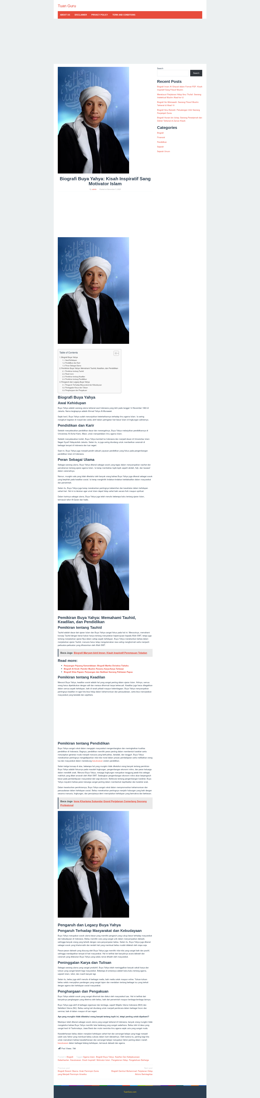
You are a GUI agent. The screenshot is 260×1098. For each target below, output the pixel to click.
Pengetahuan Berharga (139, 1060)
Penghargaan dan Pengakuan (76, 390)
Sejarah (160, 146)
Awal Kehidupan (71, 360)
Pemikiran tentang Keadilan (75, 376)
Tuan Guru (67, 6)
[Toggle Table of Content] (114, 353)
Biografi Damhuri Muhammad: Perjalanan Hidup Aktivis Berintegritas (132, 1071)
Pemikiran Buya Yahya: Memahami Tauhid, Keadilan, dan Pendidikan (89, 368)
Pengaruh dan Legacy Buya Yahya (75, 382)
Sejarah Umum (163, 151)
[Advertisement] (130, 41)
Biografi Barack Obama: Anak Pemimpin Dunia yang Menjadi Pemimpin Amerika (78, 1071)
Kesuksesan (75, 1060)
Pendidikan (162, 142)
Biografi (70, 1056)
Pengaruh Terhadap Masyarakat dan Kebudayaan (83, 385)
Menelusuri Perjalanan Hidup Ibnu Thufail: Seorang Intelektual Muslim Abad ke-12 (179, 96)
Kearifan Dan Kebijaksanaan (127, 1056)
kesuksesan (97, 760)
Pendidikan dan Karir (72, 363)
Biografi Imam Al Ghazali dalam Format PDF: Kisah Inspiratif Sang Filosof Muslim (179, 88)
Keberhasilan (63, 1060)
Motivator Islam (103, 1060)
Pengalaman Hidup (119, 1060)
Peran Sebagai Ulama (73, 365)
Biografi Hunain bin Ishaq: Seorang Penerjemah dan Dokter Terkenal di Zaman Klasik (179, 119)
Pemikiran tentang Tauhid (74, 371)
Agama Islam (89, 1056)
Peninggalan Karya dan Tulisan (76, 387)
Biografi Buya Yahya (69, 357)
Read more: (69, 374)
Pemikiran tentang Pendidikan (76, 379)
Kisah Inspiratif (88, 1060)
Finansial (161, 137)
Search (160, 68)
